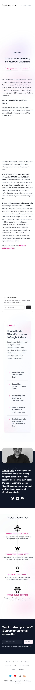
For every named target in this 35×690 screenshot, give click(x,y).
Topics (13, 669)
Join (28, 307)
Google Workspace (13, 489)
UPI (15, 666)
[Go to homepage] (9, 5)
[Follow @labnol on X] (10, 676)
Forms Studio (25, 662)
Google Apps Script (11, 492)
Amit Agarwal (8, 470)
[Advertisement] (17, 26)
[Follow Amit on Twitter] (12, 498)
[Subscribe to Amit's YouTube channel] (22, 498)
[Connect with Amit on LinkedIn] (17, 498)
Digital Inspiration (19, 681)
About (8, 662)
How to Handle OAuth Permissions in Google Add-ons (17, 334)
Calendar (8, 666)
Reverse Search (24, 666)
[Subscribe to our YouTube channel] (15, 676)
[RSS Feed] (24, 676)
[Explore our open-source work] (20, 676)
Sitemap (21, 669)
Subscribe (28, 642)
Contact (15, 662)
